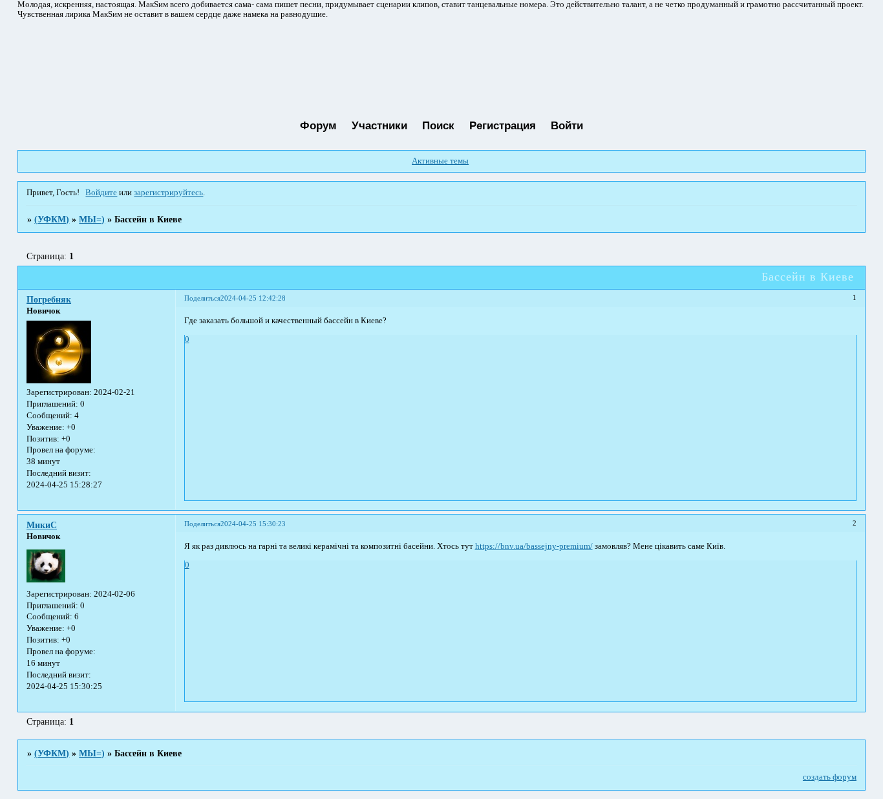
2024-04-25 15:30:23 (253, 523)
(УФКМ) (51, 219)
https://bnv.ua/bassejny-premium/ (534, 546)
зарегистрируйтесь (168, 192)
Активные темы (440, 160)
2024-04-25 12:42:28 (253, 298)
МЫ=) (92, 219)
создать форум (829, 777)
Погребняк (49, 299)
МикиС (42, 525)
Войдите (101, 192)
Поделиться (202, 298)
